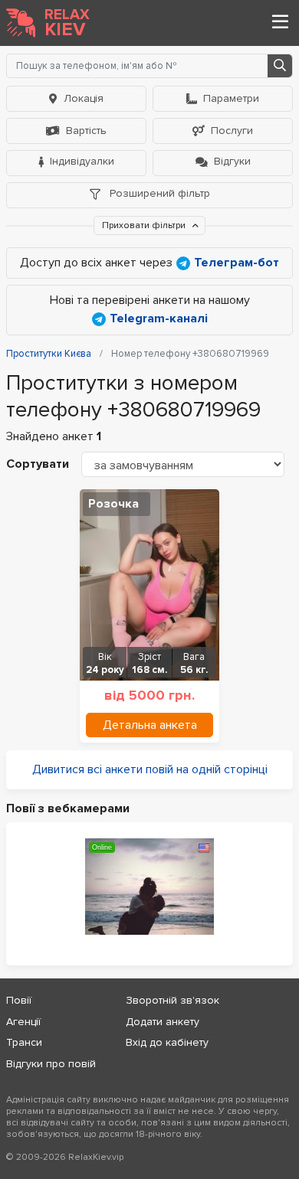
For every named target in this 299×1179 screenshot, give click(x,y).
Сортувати (37, 464)
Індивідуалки (82, 161)
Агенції (23, 1021)
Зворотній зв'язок (172, 1000)
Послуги (232, 130)
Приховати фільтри (145, 225)
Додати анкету (162, 1021)
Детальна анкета (150, 725)
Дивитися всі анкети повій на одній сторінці (150, 769)
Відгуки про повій (51, 1063)
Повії (18, 1000)
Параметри (231, 98)
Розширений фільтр (158, 193)
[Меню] (280, 23)
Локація (84, 98)
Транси (24, 1042)
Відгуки (232, 161)
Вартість (86, 130)
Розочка (113, 503)
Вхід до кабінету (167, 1042)
